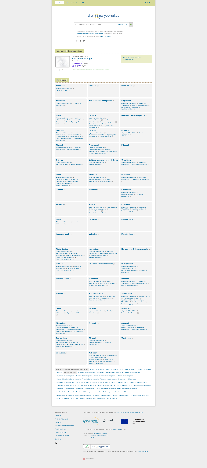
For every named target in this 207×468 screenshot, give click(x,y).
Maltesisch (94, 234)
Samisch (61, 293)
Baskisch (94, 86)
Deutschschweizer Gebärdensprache (104, 376)
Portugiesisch (127, 264)
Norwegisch (94, 249)
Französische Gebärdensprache (127, 379)
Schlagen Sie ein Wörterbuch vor (64, 425)
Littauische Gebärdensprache (142, 385)
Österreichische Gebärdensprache (106, 388)
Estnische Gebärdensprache (125, 376)
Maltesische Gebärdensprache (65, 388)
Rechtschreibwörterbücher (141, 105)
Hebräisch (116, 369)
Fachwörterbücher (62, 137)
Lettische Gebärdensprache (124, 385)
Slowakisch (126, 308)
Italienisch (125, 175)
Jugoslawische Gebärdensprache (66, 385)
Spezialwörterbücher (63, 90)
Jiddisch (60, 190)
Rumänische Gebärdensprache (65, 392)
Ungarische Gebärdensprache (65, 398)
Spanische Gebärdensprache (65, 395)
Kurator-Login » (90, 458)
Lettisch (59, 219)
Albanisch (60, 86)
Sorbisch (94, 323)
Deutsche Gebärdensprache (134, 115)
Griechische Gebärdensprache (65, 382)
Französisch (94, 145)
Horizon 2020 (117, 429)
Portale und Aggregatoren (108, 122)
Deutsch (148, 3)
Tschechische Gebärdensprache (101, 395)
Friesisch (126, 145)
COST (85, 429)
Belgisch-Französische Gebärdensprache (128, 372)
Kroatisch (93, 204)
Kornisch (61, 204)
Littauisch (94, 219)
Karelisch (94, 190)
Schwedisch (126, 293)
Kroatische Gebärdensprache (106, 385)
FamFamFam (92, 438)
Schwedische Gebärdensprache (104, 392)
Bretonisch (60, 101)
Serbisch (92, 308)
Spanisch (125, 323)
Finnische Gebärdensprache (90, 379)
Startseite (60, 3)
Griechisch (126, 160)
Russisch (125, 279)
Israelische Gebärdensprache (119, 382)
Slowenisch (61, 323)
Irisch (58, 175)
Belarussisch (128, 86)
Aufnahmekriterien (60, 429)
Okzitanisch (141, 369)
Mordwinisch (132, 369)
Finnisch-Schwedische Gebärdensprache (68, 379)
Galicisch (60, 160)
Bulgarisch (126, 101)
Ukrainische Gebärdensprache (140, 395)
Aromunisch (101, 369)
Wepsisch (59, 372)
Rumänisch (93, 279)
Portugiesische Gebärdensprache (127, 388)
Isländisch (93, 175)
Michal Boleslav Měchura (100, 433)
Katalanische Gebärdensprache (87, 385)
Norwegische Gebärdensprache (135, 249)
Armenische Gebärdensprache (106, 372)
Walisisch (93, 353)
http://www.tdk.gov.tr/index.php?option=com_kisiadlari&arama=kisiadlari (90, 69)
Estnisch (92, 130)
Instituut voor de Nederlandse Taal (98, 435)
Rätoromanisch (63, 279)
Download (58, 439)
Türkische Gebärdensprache (121, 395)
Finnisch (59, 145)
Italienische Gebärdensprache (138, 382)
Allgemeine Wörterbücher (64, 88)
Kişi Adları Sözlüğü (82, 58)
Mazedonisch (128, 234)
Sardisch (148, 369)
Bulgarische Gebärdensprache (65, 376)
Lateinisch (125, 204)
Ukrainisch (127, 338)
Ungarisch (61, 353)
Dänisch (59, 115)
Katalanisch (126, 190)
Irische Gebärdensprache (83, 382)
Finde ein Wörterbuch (73, 3)
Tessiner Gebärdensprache (83, 395)
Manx (126, 369)
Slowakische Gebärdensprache (124, 392)
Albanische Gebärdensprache (87, 372)
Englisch (60, 130)
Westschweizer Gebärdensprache (107, 398)
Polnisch (60, 264)
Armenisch (93, 369)
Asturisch (109, 369)
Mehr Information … (107, 36)
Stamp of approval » (143, 451)
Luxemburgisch (63, 234)
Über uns (85, 3)
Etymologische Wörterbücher (130, 107)
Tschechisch (61, 338)
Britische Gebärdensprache (101, 101)
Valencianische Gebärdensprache (86, 398)
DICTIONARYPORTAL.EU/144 (80, 56)
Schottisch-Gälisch (97, 293)
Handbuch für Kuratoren (62, 435)
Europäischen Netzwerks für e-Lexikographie (90, 34)
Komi (121, 369)
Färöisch (125, 130)
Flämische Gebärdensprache (108, 379)
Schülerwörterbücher (96, 126)
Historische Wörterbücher (64, 183)
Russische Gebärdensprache (84, 392)
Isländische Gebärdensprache (101, 382)
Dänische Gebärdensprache (84, 376)
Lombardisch (128, 219)
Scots (58, 308)
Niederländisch (62, 249)
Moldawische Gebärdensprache (85, 388)
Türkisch (92, 338)
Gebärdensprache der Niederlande (103, 160)
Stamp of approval (60, 432)
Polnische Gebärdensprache (102, 264)
